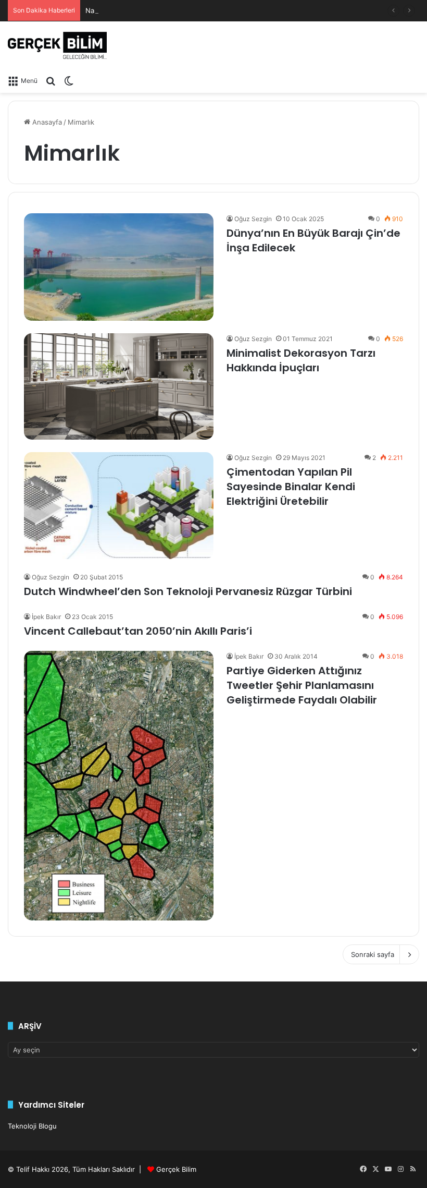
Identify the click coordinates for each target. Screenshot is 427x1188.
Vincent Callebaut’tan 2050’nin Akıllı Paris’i (138, 631)
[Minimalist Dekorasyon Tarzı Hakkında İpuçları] (119, 386)
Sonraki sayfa (372, 954)
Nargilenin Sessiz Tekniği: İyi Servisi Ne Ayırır (157, 10)
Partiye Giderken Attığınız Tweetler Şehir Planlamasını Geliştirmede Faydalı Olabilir (302, 685)
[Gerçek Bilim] (57, 45)
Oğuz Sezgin (253, 219)
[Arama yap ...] (50, 80)
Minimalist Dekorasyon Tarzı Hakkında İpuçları (301, 360)
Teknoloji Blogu (32, 1126)
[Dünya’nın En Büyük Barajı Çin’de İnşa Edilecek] (119, 266)
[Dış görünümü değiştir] (69, 80)
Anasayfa (46, 122)
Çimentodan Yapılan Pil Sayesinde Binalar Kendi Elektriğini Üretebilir (291, 486)
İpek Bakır (46, 617)
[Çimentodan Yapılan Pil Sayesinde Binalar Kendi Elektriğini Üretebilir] (119, 505)
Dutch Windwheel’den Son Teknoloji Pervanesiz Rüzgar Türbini (188, 591)
